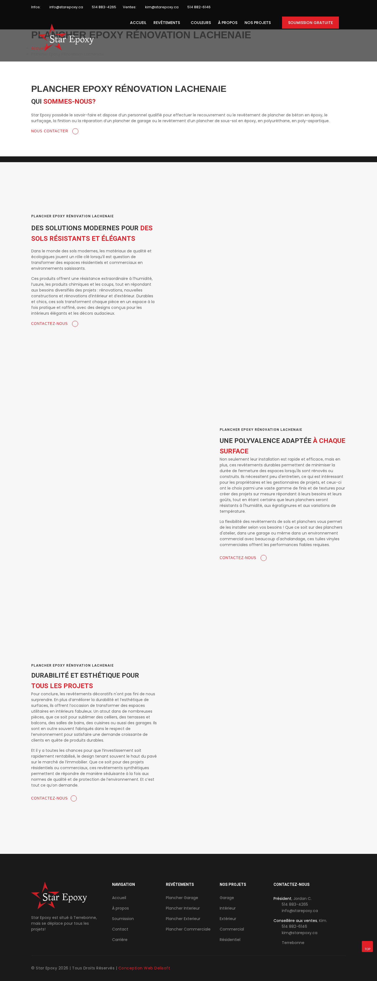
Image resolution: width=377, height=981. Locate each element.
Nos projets (258, 22)
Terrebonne (293, 942)
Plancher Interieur (183, 908)
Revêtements (166, 22)
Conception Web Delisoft (144, 968)
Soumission (123, 918)
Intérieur (228, 908)
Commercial (232, 929)
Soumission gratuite (310, 22)
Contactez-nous (50, 324)
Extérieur (228, 918)
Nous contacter (50, 131)
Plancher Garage (182, 897)
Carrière (120, 939)
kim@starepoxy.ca (162, 7)
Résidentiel (230, 939)
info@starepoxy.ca (66, 7)
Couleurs (201, 22)
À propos (227, 22)
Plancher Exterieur (183, 918)
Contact (120, 929)
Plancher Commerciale (188, 929)
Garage (227, 897)
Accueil (138, 22)
